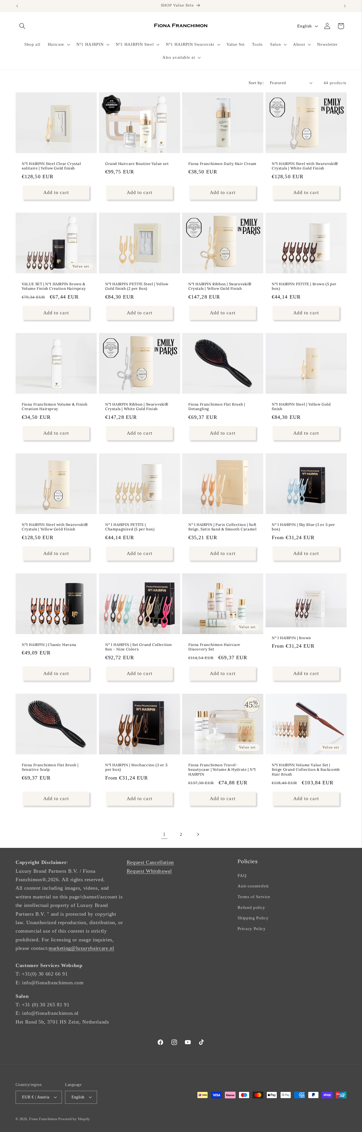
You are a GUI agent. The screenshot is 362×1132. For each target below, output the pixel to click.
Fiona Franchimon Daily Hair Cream (222, 164)
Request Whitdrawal (149, 871)
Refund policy (251, 907)
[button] (22, 26)
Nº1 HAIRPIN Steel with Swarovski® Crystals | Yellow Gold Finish (55, 527)
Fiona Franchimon (43, 1119)
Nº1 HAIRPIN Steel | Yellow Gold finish (301, 406)
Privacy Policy (252, 928)
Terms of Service (254, 896)
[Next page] (197, 834)
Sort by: (256, 82)
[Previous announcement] (17, 6)
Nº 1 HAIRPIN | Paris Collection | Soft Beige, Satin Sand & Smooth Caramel (222, 527)
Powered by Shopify (74, 1119)
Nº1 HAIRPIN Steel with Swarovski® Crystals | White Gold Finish (305, 166)
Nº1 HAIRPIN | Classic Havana (49, 645)
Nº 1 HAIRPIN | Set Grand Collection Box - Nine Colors (138, 647)
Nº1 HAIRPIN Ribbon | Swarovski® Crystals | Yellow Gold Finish (219, 286)
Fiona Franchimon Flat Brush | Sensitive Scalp (50, 767)
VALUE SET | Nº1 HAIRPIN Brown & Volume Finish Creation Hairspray (54, 286)
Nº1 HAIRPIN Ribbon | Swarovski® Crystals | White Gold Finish (136, 406)
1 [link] (164, 834)
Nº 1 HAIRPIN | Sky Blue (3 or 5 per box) (303, 527)
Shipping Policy (253, 917)
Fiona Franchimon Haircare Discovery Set (214, 647)
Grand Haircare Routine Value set (137, 164)
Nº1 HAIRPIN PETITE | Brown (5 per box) (304, 286)
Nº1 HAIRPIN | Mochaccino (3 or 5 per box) (136, 767)
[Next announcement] (345, 6)
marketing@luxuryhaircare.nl (81, 948)
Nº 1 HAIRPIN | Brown (291, 638)
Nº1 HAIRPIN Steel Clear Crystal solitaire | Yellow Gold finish (51, 166)
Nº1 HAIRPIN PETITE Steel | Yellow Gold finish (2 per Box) (137, 286)
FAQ (242, 875)
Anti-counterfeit (253, 885)
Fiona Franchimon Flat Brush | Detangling (216, 406)
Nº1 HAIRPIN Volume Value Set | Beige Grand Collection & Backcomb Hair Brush (306, 770)
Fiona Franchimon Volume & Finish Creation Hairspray (54, 406)
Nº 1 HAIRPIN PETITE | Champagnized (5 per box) (129, 527)
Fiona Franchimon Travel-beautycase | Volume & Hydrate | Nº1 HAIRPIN (222, 770)
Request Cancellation (150, 862)
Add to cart (306, 553)
